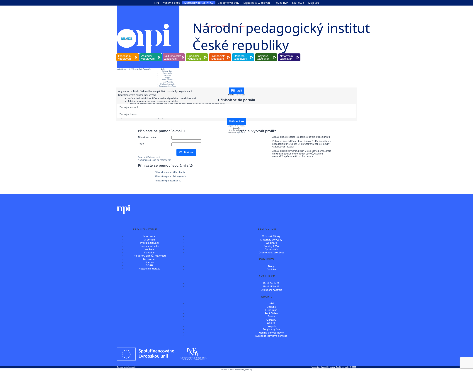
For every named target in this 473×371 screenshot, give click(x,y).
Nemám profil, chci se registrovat (154, 160)
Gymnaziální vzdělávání (220, 53)
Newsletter (149, 258)
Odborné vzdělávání (243, 53)
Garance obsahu (149, 246)
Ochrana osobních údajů (126, 367)
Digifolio (167, 75)
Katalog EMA (167, 71)
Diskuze (271, 306)
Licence (149, 262)
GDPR (149, 265)
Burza (271, 316)
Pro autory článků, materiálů (149, 255)
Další (163, 69)
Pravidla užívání (149, 242)
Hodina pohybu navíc (271, 332)
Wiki (271, 303)
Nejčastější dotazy (149, 268)
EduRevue (298, 2)
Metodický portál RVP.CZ (199, 2)
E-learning (271, 309)
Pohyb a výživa (271, 329)
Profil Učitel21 (167, 82)
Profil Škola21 (167, 80)
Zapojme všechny (228, 2)
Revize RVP (281, 2)
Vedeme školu (171, 2)
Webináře (147, 69)
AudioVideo (271, 313)
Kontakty (149, 252)
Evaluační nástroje (167, 84)
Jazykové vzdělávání (266, 53)
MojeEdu (313, 2)
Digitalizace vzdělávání (256, 2)
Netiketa (149, 249)
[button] (355, 39)
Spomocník (167, 73)
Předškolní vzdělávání (127, 53)
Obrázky (271, 319)
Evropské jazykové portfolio (271, 335)
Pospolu (271, 326)
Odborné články (137, 69)
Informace (149, 236)
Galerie (271, 322)
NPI (156, 2)
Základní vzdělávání (150, 53)
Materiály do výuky (124, 69)
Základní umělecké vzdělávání (174, 53)
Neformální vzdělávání (289, 53)
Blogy (167, 78)
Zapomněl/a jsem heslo (149, 157)
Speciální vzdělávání (197, 53)
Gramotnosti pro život (167, 86)
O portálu (149, 239)
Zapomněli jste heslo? (236, 126)
